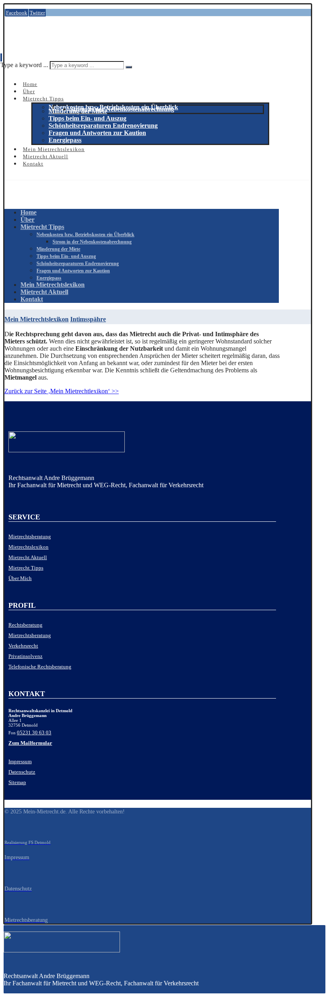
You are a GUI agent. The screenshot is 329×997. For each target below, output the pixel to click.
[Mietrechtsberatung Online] (142, 443)
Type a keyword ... (24, 64)
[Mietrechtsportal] (42, 38)
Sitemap (17, 782)
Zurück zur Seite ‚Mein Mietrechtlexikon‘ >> (61, 391)
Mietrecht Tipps (25, 568)
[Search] (129, 67)
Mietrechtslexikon (28, 547)
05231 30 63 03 (34, 732)
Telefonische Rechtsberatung (39, 667)
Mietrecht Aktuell (27, 557)
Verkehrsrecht (23, 646)
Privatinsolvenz (25, 656)
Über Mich (20, 578)
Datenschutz (21, 772)
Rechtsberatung (25, 625)
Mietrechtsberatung (29, 536)
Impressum (20, 761)
